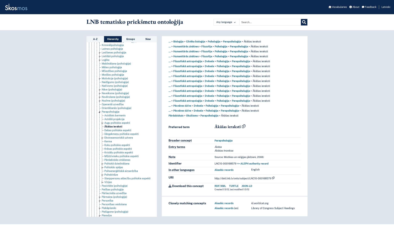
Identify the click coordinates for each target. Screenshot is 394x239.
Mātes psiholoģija (112, 67)
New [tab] (148, 39)
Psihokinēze (111, 174)
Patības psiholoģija (113, 189)
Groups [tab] (130, 39)
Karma (108, 141)
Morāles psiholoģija (113, 74)
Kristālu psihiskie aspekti (118, 152)
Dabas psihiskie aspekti (117, 130)
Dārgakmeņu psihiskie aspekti (121, 134)
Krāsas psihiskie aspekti (118, 148)
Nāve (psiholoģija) (112, 89)
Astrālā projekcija (114, 119)
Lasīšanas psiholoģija (114, 52)
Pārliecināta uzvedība (114, 193)
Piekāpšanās (109, 208)
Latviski (386, 7)
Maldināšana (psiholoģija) (116, 63)
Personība (107, 200)
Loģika (105, 59)
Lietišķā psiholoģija (113, 56)
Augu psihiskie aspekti (117, 122)
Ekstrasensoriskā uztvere (118, 137)
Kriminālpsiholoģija (113, 45)
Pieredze (107, 215)
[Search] (304, 22)
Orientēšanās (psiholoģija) (116, 108)
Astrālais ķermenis (115, 115)
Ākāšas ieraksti (113, 126)
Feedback (370, 7)
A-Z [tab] (95, 39)
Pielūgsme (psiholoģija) (115, 211)
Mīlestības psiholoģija (114, 71)
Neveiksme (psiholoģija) (115, 93)
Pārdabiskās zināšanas (117, 159)
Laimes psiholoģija (112, 48)
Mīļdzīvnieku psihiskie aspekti (121, 156)
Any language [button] (224, 22)
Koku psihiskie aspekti (117, 145)
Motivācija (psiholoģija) (115, 78)
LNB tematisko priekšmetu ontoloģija (134, 22)
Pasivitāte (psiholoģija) (115, 185)
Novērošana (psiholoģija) (116, 97)
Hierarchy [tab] (113, 39)
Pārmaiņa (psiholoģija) (114, 196)
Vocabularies (339, 7)
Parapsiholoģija (110, 111)
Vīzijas (108, 182)
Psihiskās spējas (113, 167)
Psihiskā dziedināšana (116, 163)
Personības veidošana (114, 204)
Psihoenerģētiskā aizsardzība (121, 171)
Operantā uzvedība (113, 104)
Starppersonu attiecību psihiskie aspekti (127, 178)
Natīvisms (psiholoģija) (115, 85)
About (355, 7)
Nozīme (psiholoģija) (113, 100)
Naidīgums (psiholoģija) (115, 82)
